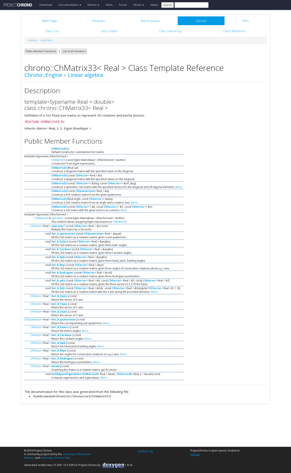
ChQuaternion (85, 191)
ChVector (81, 175)
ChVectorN (124, 374)
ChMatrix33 (46, 40)
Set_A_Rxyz (58, 265)
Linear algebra (85, 74)
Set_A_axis (58, 280)
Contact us (145, 451)
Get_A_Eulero (60, 327)
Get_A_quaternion (63, 319)
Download (45, 5)
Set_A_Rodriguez (62, 272)
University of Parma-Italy (55, 458)
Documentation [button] (69, 5)
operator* (58, 226)
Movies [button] (92, 5)
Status (154, 5)
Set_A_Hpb (58, 257)
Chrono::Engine (43, 74)
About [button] (137, 5)
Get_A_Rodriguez (62, 358)
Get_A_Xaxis (59, 296)
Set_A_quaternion (63, 233)
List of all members (74, 51)
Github (195, 455)
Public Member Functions (41, 51)
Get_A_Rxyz (58, 350)
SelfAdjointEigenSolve (66, 374)
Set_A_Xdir (58, 288)
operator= (57, 218)
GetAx (55, 366)
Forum (123, 5)
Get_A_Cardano (61, 335)
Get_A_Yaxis (59, 304)
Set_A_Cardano (61, 249)
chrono (32, 40)
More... (179, 187)
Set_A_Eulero (59, 241)
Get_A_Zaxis (59, 311)
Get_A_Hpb (58, 343)
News (109, 5)
